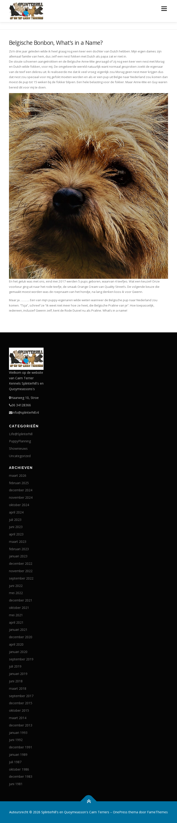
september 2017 (21, 696)
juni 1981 (16, 784)
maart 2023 (17, 541)
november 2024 (20, 497)
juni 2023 (16, 527)
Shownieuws (18, 448)
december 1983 (20, 776)
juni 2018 (16, 681)
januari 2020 (18, 652)
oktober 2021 (19, 607)
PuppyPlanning (20, 441)
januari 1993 (18, 732)
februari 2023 (19, 549)
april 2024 (16, 512)
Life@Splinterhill (20, 434)
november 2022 (20, 571)
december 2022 (20, 563)
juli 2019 (15, 666)
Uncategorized (20, 456)
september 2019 (21, 659)
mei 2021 (16, 615)
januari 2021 (18, 629)
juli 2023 (15, 519)
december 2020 (20, 637)
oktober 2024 (19, 505)
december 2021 (20, 600)
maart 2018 (17, 688)
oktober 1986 (19, 769)
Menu (164, 8)
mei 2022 (16, 593)
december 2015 (20, 703)
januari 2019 (18, 673)
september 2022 (21, 578)
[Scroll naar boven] (88, 801)
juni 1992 (16, 740)
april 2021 (16, 622)
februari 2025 (19, 483)
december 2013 (20, 725)
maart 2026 (17, 475)
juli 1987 (15, 762)
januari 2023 (18, 556)
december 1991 (20, 747)
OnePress (120, 812)
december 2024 (20, 490)
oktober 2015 (19, 710)
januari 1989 (18, 754)
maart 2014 (17, 718)
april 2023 (16, 534)
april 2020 (16, 644)
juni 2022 (16, 585)
